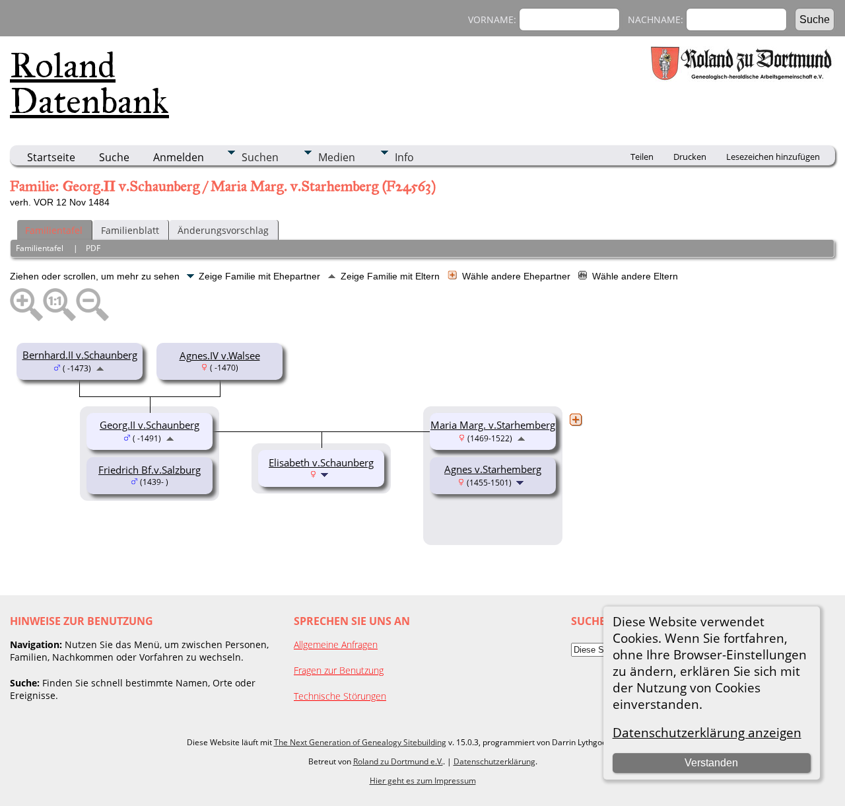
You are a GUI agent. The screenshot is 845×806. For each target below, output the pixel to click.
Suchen (260, 157)
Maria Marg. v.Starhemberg (492, 424)
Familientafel (54, 230)
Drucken (689, 157)
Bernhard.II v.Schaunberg (79, 354)
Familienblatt (130, 230)
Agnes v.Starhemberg (492, 469)
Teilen (642, 157)
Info (404, 157)
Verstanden (711, 762)
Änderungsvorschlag (223, 230)
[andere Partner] (575, 419)
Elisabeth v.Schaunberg (321, 462)
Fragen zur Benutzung (339, 670)
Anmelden (178, 157)
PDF (93, 248)
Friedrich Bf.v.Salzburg (149, 469)
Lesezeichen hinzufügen (773, 157)
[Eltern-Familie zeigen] (100, 367)
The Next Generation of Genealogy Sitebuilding (360, 742)
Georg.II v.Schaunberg (149, 424)
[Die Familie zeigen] (521, 481)
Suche (114, 157)
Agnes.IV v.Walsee (220, 355)
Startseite (51, 157)
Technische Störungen (340, 696)
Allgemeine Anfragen (336, 644)
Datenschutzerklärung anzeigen (707, 732)
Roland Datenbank (89, 83)
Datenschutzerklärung (494, 761)
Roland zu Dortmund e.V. (398, 761)
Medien (336, 157)
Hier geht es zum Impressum (423, 780)
